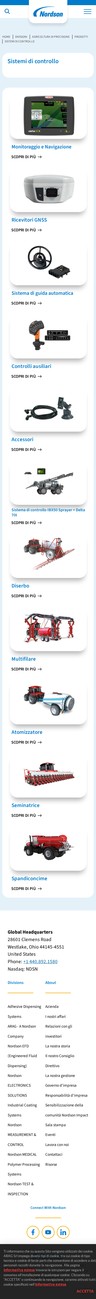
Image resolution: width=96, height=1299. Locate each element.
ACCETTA (85, 1291)
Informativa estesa (19, 1270)
